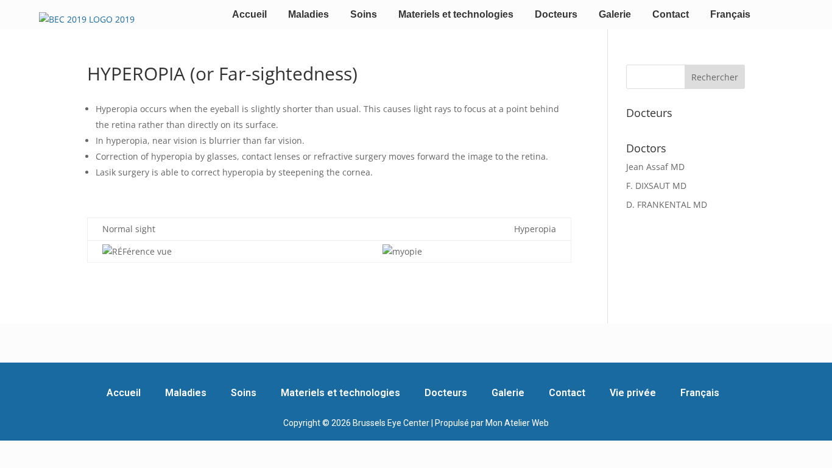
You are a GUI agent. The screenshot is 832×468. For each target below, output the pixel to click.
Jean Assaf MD (655, 166)
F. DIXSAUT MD (656, 185)
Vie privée (633, 393)
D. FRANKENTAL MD (666, 204)
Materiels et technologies (455, 14)
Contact (670, 14)
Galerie (615, 14)
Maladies (308, 14)
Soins (363, 14)
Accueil (249, 14)
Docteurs (556, 14)
